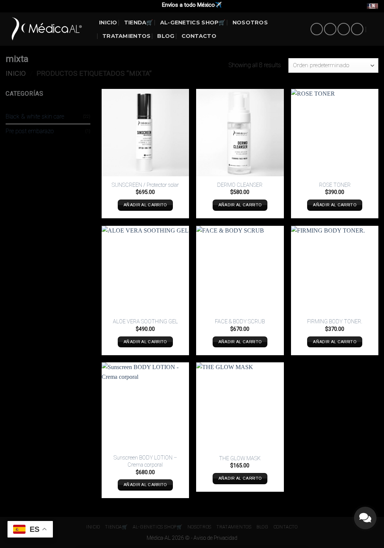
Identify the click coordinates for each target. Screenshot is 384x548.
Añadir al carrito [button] (145, 204)
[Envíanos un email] (344, 29)
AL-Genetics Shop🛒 (193, 22)
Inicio (16, 73)
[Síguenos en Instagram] (330, 29)
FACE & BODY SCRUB (240, 321)
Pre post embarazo (30, 131)
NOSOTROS (250, 22)
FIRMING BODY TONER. (334, 321)
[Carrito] (374, 29)
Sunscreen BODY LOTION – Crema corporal (145, 461)
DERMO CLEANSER (239, 185)
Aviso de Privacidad (215, 538)
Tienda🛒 (138, 22)
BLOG (165, 36)
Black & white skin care (35, 116)
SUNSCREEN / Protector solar (145, 185)
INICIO (108, 22)
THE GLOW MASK (240, 458)
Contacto (199, 36)
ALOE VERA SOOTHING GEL (145, 321)
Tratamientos (126, 36)
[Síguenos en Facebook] (316, 29)
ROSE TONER (335, 185)
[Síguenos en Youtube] (357, 29)
